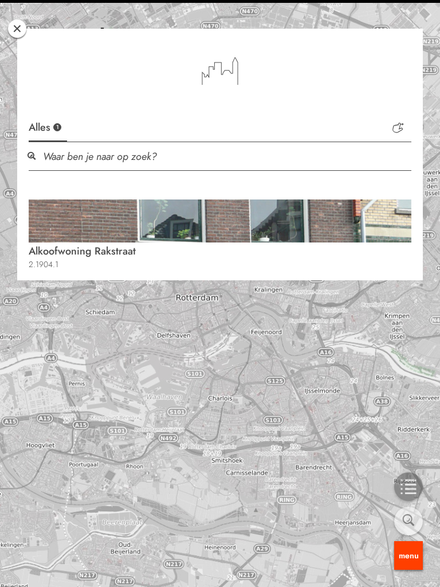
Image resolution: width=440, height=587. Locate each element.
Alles (44, 127)
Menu (409, 555)
